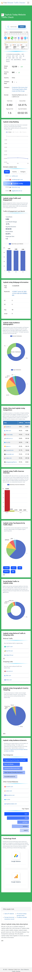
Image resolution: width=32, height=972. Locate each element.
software (25, 822)
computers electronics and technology (15, 768)
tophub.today (18, 183)
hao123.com (9, 651)
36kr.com (8, 430)
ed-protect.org (16, 187)
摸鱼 (13, 295)
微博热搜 (6, 571)
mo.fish (8, 442)
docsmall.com (10, 454)
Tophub (19, 291)
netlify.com (15, 176)
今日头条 (14, 293)
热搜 (18, 293)
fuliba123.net (9, 655)
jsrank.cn (8, 426)
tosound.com (9, 450)
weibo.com (9, 791)
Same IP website (9, 913)
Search (22, 26)
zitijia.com (9, 458)
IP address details (22, 917)
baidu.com (9, 679)
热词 (21, 293)
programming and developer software (18, 749)
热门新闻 (24, 291)
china (26, 818)
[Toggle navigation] (28, 2)
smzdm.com (9, 786)
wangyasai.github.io (11, 462)
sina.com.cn (9, 671)
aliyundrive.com (10, 795)
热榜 (20, 567)
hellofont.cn (9, 438)
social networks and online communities (15, 776)
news (26, 814)
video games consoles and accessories (15, 772)
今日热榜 (14, 291)
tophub (13, 567)
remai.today (9, 434)
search (26, 830)
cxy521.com (9, 646)
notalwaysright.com (17, 179)
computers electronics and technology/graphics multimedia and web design (19, 89)
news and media (10, 751)
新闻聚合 (25, 293)
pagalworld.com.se (17, 191)
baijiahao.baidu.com (11, 803)
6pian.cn (8, 446)
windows (25, 826)
